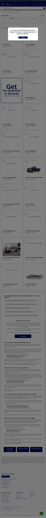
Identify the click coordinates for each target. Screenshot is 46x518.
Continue (23, 37)
